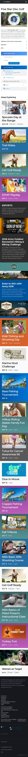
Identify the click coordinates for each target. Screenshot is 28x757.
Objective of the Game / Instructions (11, 41)
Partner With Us (5, 715)
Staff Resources (22, 719)
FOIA (2, 752)
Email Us (7, 88)
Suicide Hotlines (5, 703)
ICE (2, 711)
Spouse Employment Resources (9, 709)
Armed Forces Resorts (6, 707)
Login (2, 704)
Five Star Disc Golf (9, 53)
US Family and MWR (6, 708)
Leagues (6, 60)
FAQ (2, 48)
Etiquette (3, 44)
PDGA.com (23, 38)
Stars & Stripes (4, 712)
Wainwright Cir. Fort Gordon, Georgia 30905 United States (12, 72)
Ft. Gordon (7, 1)
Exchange (3, 714)
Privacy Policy (4, 741)
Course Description (8, 57)
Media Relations (22, 720)
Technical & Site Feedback (6, 749)
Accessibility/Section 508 (6, 747)
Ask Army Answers (14, 63)
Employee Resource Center (8, 701)
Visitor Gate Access (6, 720)
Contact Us (4, 696)
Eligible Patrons (5, 717)
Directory (3, 700)
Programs (3, 698)
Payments (3, 697)
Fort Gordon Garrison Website (9, 719)
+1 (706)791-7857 (9, 77)
